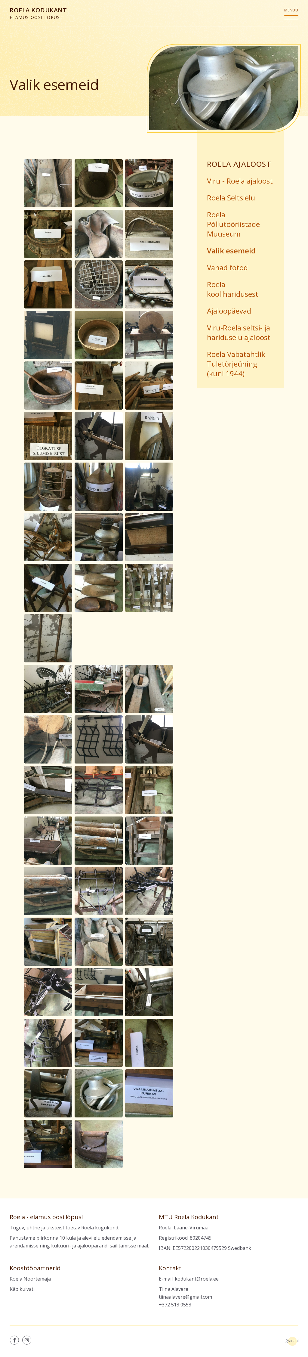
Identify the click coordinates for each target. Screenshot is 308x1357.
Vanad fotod (227, 267)
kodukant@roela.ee (197, 1278)
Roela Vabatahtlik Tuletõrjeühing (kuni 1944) (236, 363)
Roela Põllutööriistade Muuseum (233, 224)
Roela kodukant (38, 13)
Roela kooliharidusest (232, 289)
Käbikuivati (22, 1289)
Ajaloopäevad (229, 311)
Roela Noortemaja (30, 1278)
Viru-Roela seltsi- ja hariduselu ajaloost (238, 332)
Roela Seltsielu (231, 198)
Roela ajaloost (239, 164)
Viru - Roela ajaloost (240, 181)
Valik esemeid (231, 251)
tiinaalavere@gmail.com (185, 1296)
